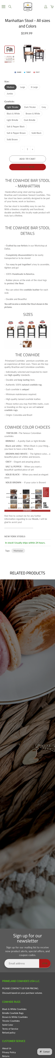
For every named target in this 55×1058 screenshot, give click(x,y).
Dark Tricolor (30, 107)
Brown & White (33, 113)
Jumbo (10, 93)
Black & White (13, 113)
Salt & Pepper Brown (16, 133)
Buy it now (27, 167)
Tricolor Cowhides (11, 1021)
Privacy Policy (9, 1052)
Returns (6, 1056)
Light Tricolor (12, 107)
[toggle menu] (3, 6)
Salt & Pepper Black (15, 126)
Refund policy (8, 1032)
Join (45, 963)
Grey (44, 107)
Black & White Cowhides (14, 1009)
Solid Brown (12, 139)
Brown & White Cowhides (15, 1017)
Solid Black (36, 133)
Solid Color (7, 1025)
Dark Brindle (29, 120)
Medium (10, 87)
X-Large (34, 87)
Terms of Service (10, 1029)
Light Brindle (12, 120)
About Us (6, 1048)
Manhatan (18, 550)
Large (22, 87)
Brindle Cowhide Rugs (13, 1013)
